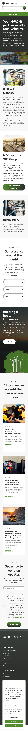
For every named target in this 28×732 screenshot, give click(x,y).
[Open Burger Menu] (25, 3)
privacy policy (8, 713)
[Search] (24, 8)
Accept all (14, 721)
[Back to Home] (11, 3)
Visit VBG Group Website (14, 187)
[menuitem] (9, 650)
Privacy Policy (19, 617)
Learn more (10, 342)
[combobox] (14, 8)
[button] (25, 729)
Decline (14, 725)
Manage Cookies (14, 717)
